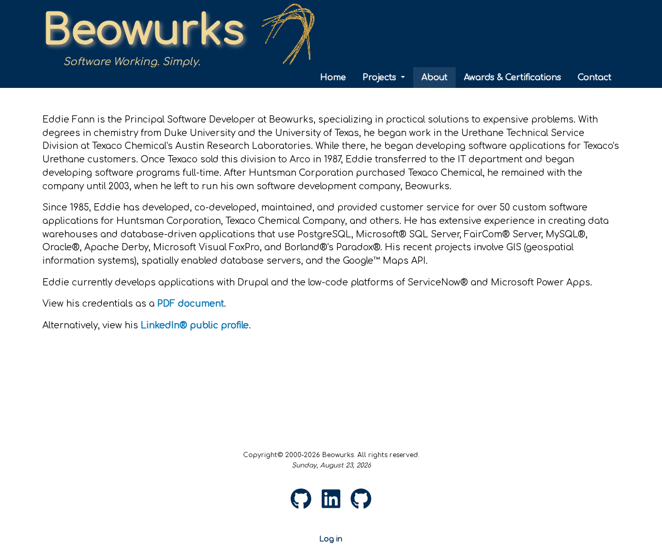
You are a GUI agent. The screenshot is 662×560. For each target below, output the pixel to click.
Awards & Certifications (512, 77)
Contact (594, 77)
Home (333, 77)
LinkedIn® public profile (195, 325)
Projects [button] (381, 77)
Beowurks (143, 31)
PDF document (190, 304)
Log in (331, 539)
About (434, 77)
